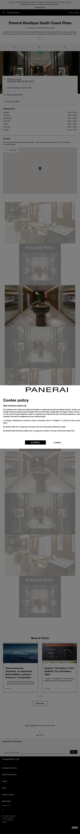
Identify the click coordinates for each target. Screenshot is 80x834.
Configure (57, 442)
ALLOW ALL (35, 442)
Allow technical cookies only (14, 406)
